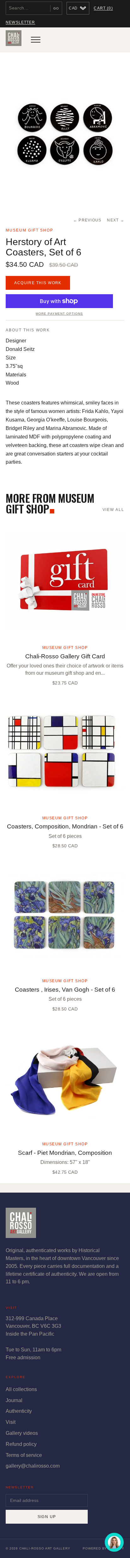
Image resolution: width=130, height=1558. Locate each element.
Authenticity (19, 1411)
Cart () (103, 8)
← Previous (87, 220)
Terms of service (24, 1455)
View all (113, 509)
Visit (10, 1422)
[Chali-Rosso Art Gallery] (13, 39)
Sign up (47, 1517)
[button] (65, 134)
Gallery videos (22, 1433)
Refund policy (21, 1444)
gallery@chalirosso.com (33, 1466)
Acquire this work (38, 283)
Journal (14, 1400)
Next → (115, 220)
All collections (21, 1389)
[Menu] (35, 39)
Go (56, 8)
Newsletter (20, 22)
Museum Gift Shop (29, 230)
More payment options (59, 313)
